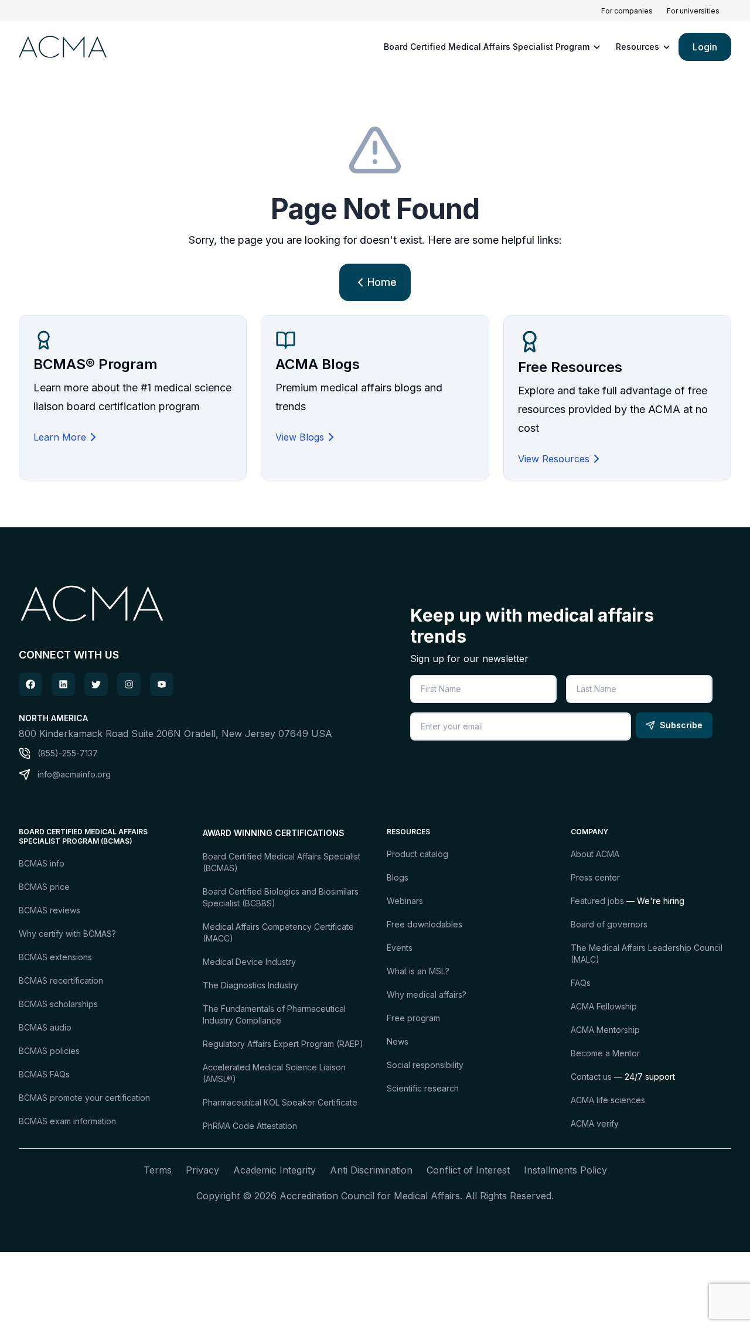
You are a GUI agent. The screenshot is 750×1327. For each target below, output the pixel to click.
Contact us (591, 1077)
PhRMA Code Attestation (250, 1126)
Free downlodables (424, 924)
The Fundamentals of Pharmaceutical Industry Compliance (274, 1014)
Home (382, 282)
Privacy (202, 1170)
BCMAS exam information (67, 1121)
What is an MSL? (418, 971)
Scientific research (423, 1088)
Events (399, 948)
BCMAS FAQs (44, 1074)
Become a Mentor (605, 1053)
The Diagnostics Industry (250, 985)
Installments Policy (565, 1170)
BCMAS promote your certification (84, 1098)
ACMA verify (595, 1123)
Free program (413, 1018)
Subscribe (681, 725)
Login (705, 47)
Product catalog (417, 854)
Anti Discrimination (371, 1170)
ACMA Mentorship (605, 1030)
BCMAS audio (45, 1027)
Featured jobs (597, 901)
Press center (595, 877)
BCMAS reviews (49, 910)
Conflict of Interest (468, 1170)
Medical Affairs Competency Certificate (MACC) (278, 932)
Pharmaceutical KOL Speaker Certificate (280, 1102)
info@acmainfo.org (74, 774)
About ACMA (595, 854)
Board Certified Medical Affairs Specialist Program (486, 47)
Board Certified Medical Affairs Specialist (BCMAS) (281, 862)
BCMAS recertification (61, 980)
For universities (693, 10)
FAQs (581, 983)
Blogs (397, 877)
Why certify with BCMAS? (67, 934)
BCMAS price (44, 887)
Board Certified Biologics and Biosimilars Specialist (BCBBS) (281, 897)
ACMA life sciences (608, 1100)
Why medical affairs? (426, 994)
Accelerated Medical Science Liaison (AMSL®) (274, 1073)
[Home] (61, 47)
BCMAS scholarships (58, 1004)
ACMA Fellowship (604, 1006)
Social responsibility (425, 1065)
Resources (637, 47)
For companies (627, 10)
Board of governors (609, 924)
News (397, 1041)
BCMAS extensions (55, 957)
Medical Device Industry (249, 962)
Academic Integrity (274, 1170)
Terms (158, 1170)
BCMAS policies (49, 1051)
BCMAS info (41, 863)
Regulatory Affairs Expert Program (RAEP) (283, 1044)
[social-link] (30, 684)
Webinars (405, 901)
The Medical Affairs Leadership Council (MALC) (646, 953)
